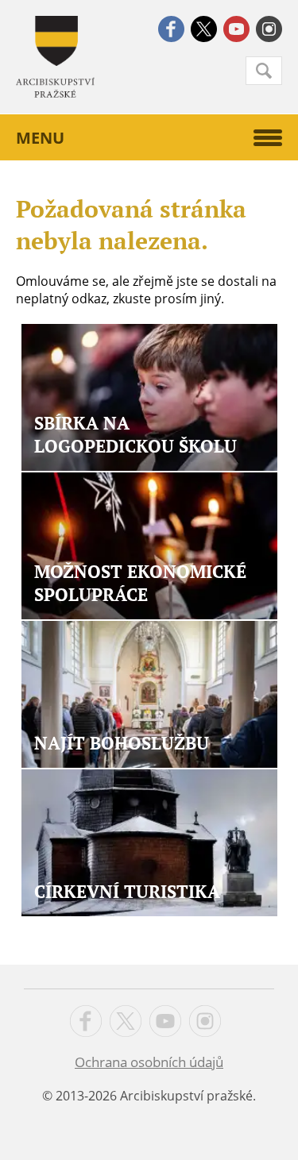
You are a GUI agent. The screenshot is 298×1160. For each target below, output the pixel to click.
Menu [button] (40, 137)
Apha (55, 57)
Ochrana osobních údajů (149, 1062)
